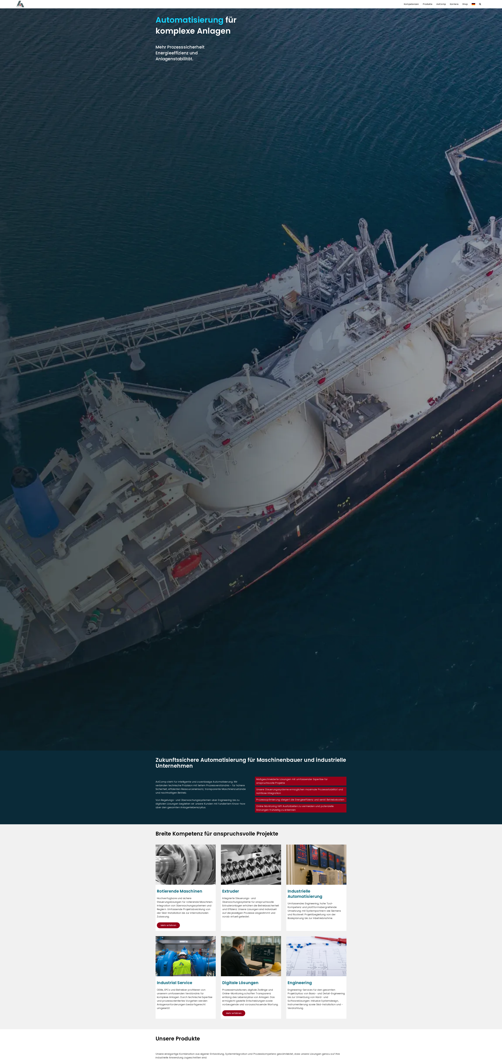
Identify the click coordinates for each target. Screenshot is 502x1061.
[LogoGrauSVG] (20, 1)
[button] (480, 4)
